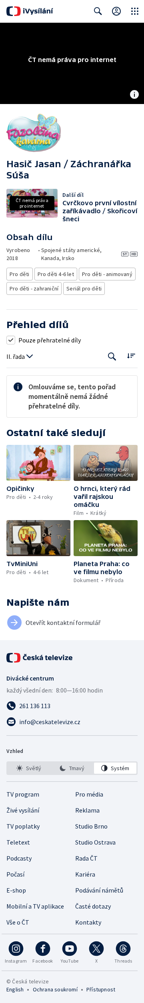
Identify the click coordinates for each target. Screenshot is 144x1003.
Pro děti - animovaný (107, 274)
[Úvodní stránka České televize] (40, 658)
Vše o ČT (17, 922)
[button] (38, 463)
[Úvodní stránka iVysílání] (29, 11)
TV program (22, 794)
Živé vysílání (22, 810)
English (15, 989)
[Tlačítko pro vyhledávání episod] (112, 356)
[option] (29, 768)
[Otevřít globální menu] (135, 11)
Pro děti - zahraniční (34, 288)
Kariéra (85, 874)
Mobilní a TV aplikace (35, 906)
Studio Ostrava (95, 842)
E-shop (16, 890)
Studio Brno (91, 826)
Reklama (87, 810)
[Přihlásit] (116, 11)
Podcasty (19, 858)
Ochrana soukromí (55, 989)
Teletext (18, 842)
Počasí (15, 874)
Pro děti (20, 274)
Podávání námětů (99, 890)
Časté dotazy (93, 906)
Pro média (89, 794)
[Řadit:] (131, 355)
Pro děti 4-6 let (56, 274)
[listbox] (72, 768)
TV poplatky (23, 826)
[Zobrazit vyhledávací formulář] (98, 11)
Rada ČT (86, 858)
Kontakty (88, 922)
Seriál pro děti (84, 288)
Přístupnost (100, 989)
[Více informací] (134, 95)
